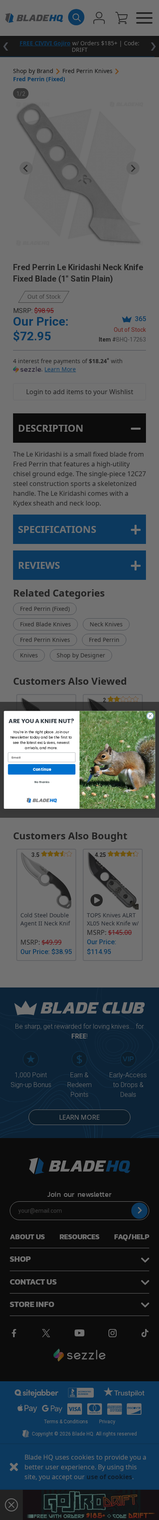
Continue (42, 769)
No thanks (41, 782)
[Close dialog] (150, 715)
